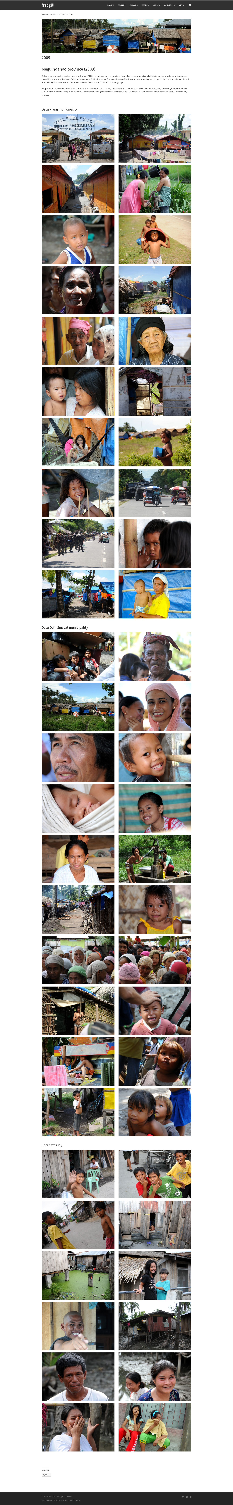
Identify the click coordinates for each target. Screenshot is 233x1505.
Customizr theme (73, 1500)
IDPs (54, 14)
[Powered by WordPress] (51, 1500)
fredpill (52, 1496)
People (49, 14)
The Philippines (63, 14)
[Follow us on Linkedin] (187, 1496)
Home (44, 14)
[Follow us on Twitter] (183, 1496)
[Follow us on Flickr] (190, 1496)
